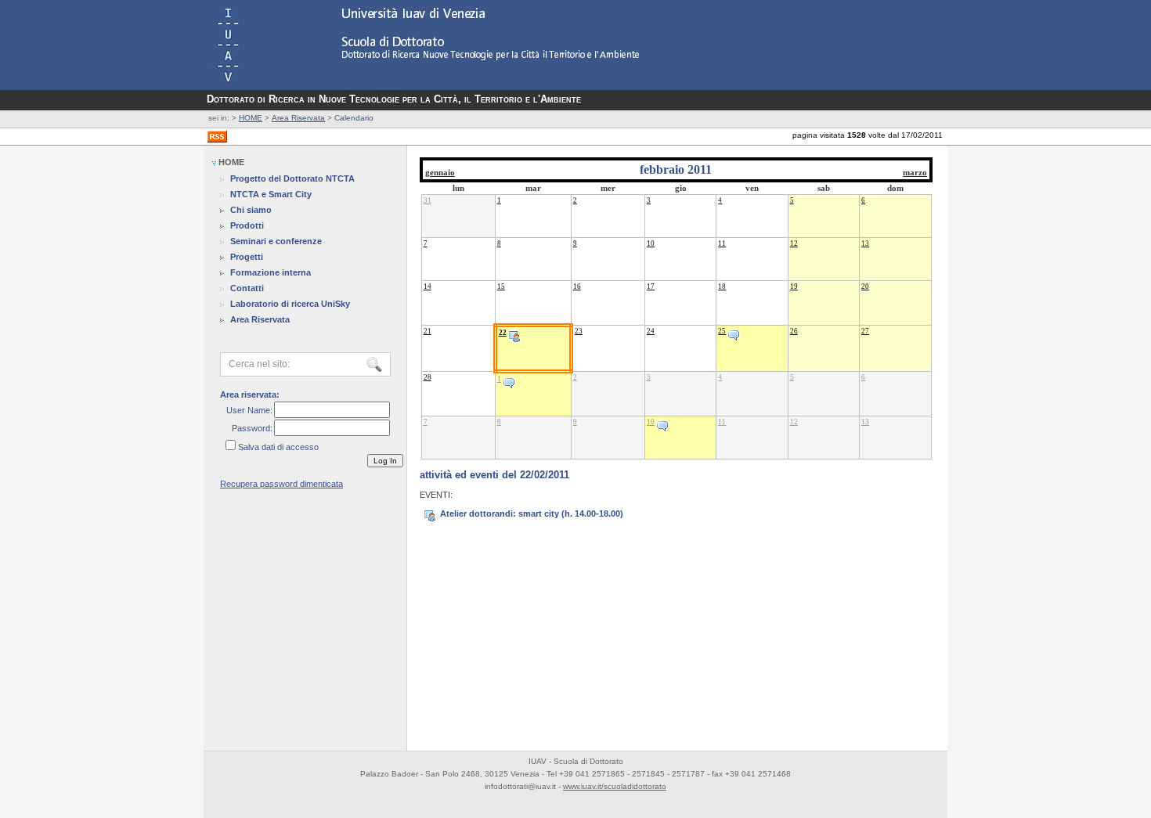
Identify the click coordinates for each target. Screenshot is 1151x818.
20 (865, 286)
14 (427, 286)
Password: (252, 428)
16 (577, 286)
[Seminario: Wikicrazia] (662, 422)
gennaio (440, 172)
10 (651, 243)
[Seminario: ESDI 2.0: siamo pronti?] (733, 331)
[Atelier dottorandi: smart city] (514, 333)
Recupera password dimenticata (281, 483)
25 (722, 331)
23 (579, 331)
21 (427, 331)
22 (503, 333)
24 (651, 331)
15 (501, 286)
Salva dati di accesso (278, 447)
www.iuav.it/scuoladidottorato (614, 786)
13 (865, 243)
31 (427, 200)
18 (722, 286)
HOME (250, 118)
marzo (915, 172)
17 (651, 286)
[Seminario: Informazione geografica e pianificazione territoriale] (509, 379)
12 (794, 243)
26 (794, 331)
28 (427, 377)
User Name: (249, 410)
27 (865, 331)
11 (722, 243)
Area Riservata (298, 118)
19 (794, 286)
